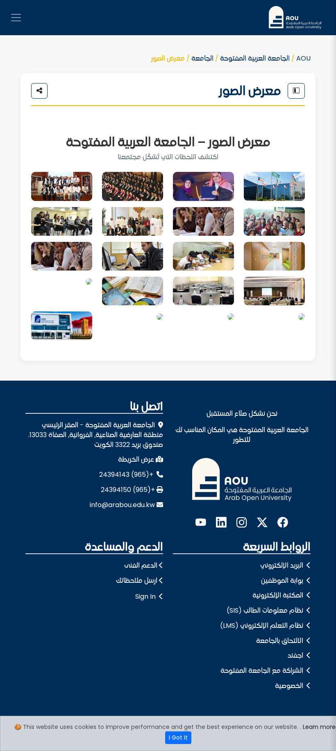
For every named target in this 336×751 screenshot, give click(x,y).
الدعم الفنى (140, 565)
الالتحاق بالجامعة (280, 640)
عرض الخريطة (136, 459)
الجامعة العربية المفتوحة (255, 58)
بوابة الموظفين (283, 580)
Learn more (319, 727)
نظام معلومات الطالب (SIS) (266, 610)
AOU (303, 58)
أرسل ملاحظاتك (136, 580)
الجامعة (202, 58)
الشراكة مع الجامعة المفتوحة (262, 670)
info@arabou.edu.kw (122, 505)
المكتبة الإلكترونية (278, 595)
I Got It (178, 737)
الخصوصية (290, 685)
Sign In (145, 596)
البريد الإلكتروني (282, 565)
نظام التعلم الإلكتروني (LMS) (262, 625)
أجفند (296, 655)
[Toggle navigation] (16, 17)
